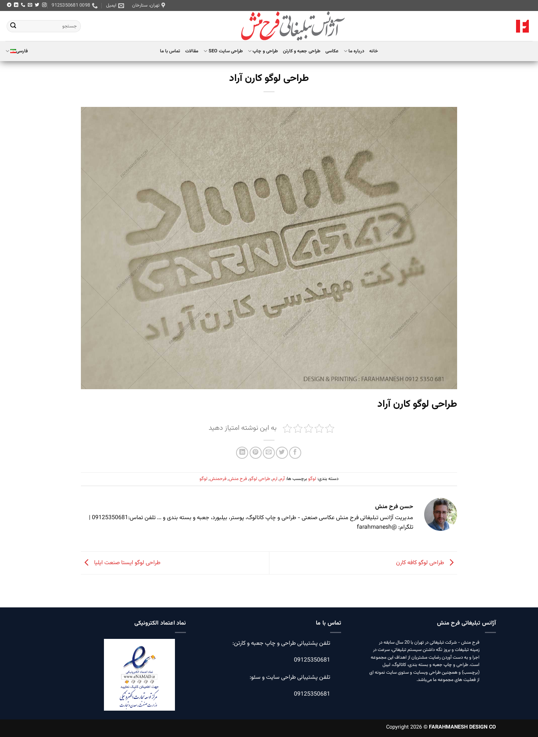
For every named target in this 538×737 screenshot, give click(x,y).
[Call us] (23, 5)
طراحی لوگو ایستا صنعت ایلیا (126, 563)
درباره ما (356, 51)
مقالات (191, 51)
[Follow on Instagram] (44, 5)
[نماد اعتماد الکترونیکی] (139, 679)
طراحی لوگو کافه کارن (420, 563)
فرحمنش (218, 479)
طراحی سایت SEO (226, 51)
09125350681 (312, 660)
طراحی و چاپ (265, 51)
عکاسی (332, 51)
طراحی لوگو (259, 479)
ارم (274, 479)
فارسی (22, 51)
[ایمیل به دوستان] (269, 453)
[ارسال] (13, 26)
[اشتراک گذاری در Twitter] (282, 453)
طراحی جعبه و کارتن (301, 51)
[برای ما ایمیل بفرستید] (30, 5)
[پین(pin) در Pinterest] (256, 453)
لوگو (312, 479)
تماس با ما (170, 51)
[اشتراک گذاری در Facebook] (295, 453)
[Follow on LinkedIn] (16, 5)
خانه (373, 51)
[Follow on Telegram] (9, 5)
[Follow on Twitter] (37, 5)
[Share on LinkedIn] (242, 453)
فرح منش (238, 479)
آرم (282, 479)
